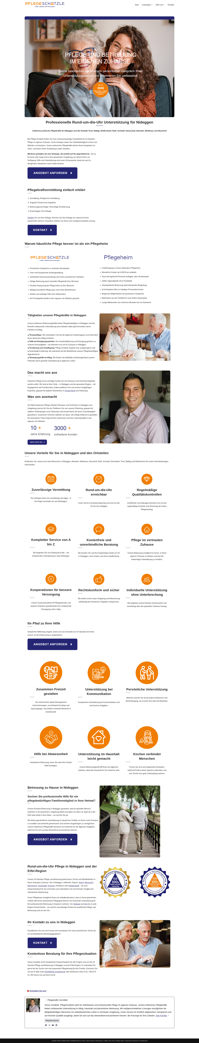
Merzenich (89, 883)
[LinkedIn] (56, 1025)
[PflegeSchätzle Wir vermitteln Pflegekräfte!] (45, 4)
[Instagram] (49, 1025)
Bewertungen (99, 1040)
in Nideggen (125, 984)
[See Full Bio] (168, 1015)
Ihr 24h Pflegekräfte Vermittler (101, 984)
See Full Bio (161, 1015)
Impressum (135, 1040)
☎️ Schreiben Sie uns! (36, 991)
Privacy (84, 1040)
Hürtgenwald (74, 886)
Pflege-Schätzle (75, 984)
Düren (81, 883)
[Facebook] (46, 1025)
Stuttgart (76, 904)
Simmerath (42, 886)
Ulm (86, 904)
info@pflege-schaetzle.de (54, 972)
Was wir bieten (91, 1040)
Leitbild (106, 1040)
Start (137, 5)
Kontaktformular (143, 1040)
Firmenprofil (128, 1040)
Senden (31, 218)
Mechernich (32, 886)
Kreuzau (51, 886)
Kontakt (171, 5)
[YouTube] (52, 1025)
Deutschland (70, 391)
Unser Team (112, 1040)
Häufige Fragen (120, 1040)
